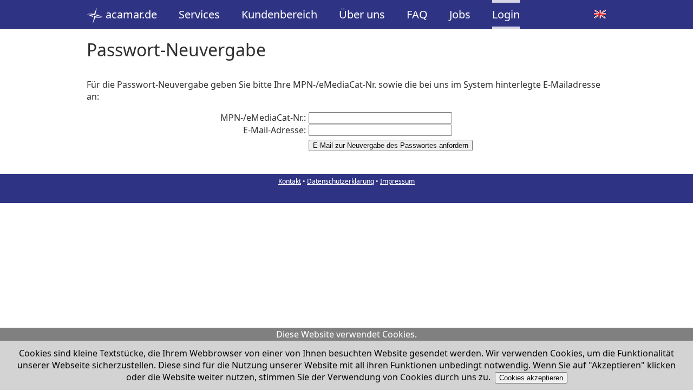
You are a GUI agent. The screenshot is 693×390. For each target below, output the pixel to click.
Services (199, 14)
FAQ (417, 14)
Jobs (459, 14)
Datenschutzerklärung (340, 181)
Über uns (362, 14)
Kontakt (289, 181)
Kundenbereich (279, 14)
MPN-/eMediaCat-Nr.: (263, 117)
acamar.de (130, 14)
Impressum (397, 181)
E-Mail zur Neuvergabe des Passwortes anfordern (390, 145)
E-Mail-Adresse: (274, 130)
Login (506, 14)
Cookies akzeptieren (531, 378)
